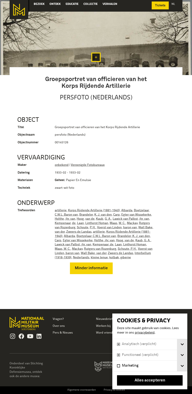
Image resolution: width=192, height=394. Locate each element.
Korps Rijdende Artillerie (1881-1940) (94, 210)
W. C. (122, 223)
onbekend (62, 164)
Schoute (82, 227)
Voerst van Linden (109, 227)
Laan (80, 223)
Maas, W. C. (62, 248)
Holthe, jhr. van (104, 240)
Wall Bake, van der (93, 253)
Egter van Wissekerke (136, 214)
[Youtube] (30, 336)
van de (89, 218)
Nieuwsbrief (104, 318)
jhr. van (70, 218)
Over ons (59, 325)
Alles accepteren (150, 380)
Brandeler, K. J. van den (133, 236)
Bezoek (39, 4)
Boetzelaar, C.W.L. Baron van (96, 236)
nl (174, 3)
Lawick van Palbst (125, 218)
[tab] (182, 344)
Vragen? (58, 318)
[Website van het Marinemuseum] (111, 367)
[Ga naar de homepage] (19, 9)
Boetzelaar (141, 210)
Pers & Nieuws (63, 332)
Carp (116, 214)
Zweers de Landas (79, 231)
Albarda (126, 210)
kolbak (114, 257)
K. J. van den (103, 214)
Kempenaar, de (103, 244)
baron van (130, 227)
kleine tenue (99, 257)
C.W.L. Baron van (66, 214)
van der (60, 231)
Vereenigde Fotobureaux (88, 164)
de (74, 223)
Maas (113, 223)
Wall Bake (145, 227)
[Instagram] (13, 336)
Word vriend (104, 332)
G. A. (108, 218)
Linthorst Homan (96, 223)
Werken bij (103, 325)
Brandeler (86, 214)
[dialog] (149, 351)
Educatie (72, 4)
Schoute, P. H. (127, 248)
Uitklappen (96, 57)
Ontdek (55, 4)
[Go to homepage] (27, 325)
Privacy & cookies (114, 390)
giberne (125, 257)
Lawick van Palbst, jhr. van (73, 244)
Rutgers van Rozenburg (100, 248)
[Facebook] (21, 336)
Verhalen (110, 4)
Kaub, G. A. (143, 240)
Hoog (80, 218)
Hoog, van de (125, 240)
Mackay (132, 223)
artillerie (61, 210)
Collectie (90, 4)
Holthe (59, 218)
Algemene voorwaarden (81, 390)
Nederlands (81, 257)
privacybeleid (144, 332)
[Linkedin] (39, 336)
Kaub (99, 218)
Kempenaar (62, 223)
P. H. (93, 227)
